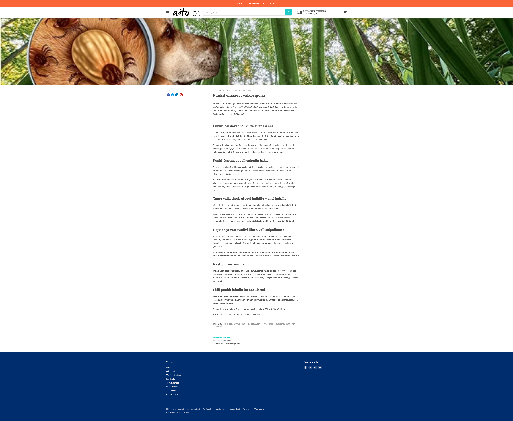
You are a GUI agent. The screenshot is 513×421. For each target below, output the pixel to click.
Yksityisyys (171, 390)
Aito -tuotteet (172, 371)
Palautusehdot (172, 386)
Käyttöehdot (171, 379)
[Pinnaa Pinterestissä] (181, 94)
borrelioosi (228, 324)
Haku (168, 367)
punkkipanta (280, 324)
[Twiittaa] (172, 94)
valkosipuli (218, 326)
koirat (263, 324)
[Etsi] (288, 12)
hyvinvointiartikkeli (241, 324)
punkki (270, 324)
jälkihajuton (255, 324)
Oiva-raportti (172, 394)
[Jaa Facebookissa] (168, 94)
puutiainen (290, 324)
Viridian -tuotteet (173, 375)
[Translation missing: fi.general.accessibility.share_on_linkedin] (176, 94)
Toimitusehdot (172, 383)
